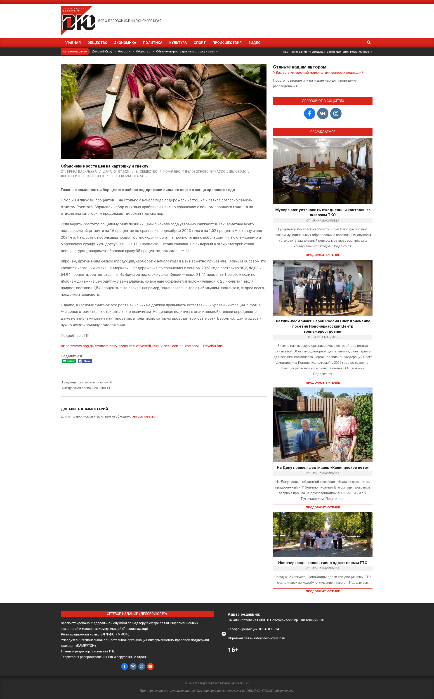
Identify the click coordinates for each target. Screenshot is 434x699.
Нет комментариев (131, 176)
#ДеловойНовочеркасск (203, 171)
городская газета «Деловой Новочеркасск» (341, 51)
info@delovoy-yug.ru (269, 638)
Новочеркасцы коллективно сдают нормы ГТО (322, 562)
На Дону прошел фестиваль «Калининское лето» (323, 467)
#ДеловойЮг (237, 171)
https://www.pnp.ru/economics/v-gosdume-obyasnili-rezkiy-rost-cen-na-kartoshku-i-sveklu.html (142, 346)
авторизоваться (145, 416)
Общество (148, 171)
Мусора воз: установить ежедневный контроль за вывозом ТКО (322, 212)
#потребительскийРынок (82, 176)
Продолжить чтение (323, 255)
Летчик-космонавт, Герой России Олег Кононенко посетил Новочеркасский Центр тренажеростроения (323, 326)
